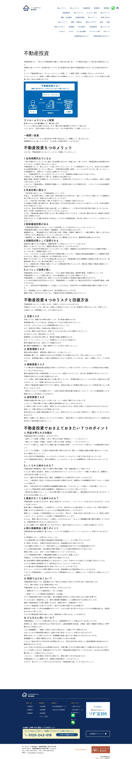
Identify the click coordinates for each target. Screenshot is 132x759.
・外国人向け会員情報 (58, 709)
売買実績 (42, 709)
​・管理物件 (29, 713)
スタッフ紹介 (44, 716)
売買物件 (30, 706)
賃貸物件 (30, 709)
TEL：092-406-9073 (29, 750)
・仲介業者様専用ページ (58, 706)
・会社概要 (42, 706)
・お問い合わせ (75, 706)
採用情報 (42, 713)
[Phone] (26, 735)
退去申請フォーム (77, 709)
